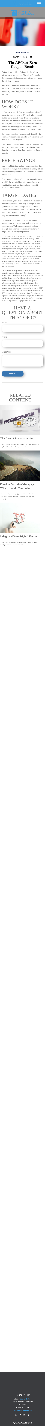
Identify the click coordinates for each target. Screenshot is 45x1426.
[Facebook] (20, 1414)
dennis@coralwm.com (23, 1410)
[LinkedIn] (16, 1414)
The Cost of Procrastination (17, 438)
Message (6, 352)
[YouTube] (28, 1414)
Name (5, 322)
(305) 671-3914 (25, 1399)
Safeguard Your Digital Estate (18, 536)
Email (5, 337)
